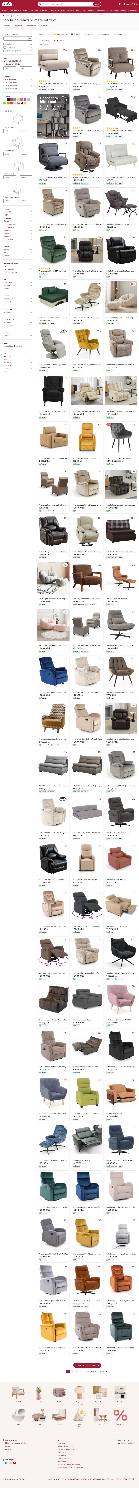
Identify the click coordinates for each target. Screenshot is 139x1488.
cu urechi (7, 212)
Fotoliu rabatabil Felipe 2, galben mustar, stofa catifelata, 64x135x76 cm (100, 458)
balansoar (7, 230)
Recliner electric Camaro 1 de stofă (52, 1020)
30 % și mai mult (10, 89)
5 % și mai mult (9, 80)
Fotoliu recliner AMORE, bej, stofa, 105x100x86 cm (92, 973)
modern (6, 368)
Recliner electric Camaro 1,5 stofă (85, 1067)
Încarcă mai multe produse (86, 1365)
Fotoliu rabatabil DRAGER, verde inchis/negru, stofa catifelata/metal (65, 271)
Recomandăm (44, 35)
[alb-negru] (21, 103)
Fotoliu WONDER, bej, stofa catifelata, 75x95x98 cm (92, 739)
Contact (8, 1446)
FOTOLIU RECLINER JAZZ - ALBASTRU (121, 1160)
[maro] (11, 103)
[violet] (25, 99)
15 (134, 97)
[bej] (14, 103)
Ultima (102, 1371)
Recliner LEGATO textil (81, 1160)
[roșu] (11, 99)
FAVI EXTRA (61, 1461)
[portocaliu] (8, 103)
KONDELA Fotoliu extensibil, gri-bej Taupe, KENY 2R (92, 786)
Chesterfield (8, 239)
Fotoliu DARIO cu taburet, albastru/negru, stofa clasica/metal (62, 1160)
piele (5, 266)
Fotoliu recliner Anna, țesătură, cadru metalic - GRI (92, 645)
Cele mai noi (88, 35)
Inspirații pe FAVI (63, 1452)
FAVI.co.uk (111, 1479)
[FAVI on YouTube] (14, 1463)
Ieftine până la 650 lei (12, 61)
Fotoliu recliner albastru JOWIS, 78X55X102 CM (56, 692)
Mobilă (18, 1402)
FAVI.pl (77, 1479)
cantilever (7, 236)
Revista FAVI (61, 1455)
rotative (6, 289)
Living (39, 1424)
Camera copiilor (80, 1425)
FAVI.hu (84, 1479)
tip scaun (7, 218)
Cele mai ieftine (103, 35)
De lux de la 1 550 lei (11, 64)
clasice (6, 221)
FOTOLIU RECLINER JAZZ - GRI (118, 833)
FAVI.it (96, 1479)
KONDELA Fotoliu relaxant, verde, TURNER (89, 1114)
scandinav (7, 356)
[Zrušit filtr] (14, 224)
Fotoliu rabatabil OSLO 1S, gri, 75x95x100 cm (55, 1254)
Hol (100, 1424)
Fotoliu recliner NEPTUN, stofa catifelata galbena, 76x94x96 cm (63, 1348)
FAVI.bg (119, 1479)
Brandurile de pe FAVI (65, 1449)
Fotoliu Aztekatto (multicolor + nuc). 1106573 (56, 739)
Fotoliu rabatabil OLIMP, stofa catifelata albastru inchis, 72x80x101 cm (99, 1207)
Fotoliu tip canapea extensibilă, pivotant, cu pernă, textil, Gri (62, 177)
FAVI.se (103, 1479)
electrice (6, 336)
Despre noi (61, 1443)
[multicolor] (18, 103)
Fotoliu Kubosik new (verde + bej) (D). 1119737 (56, 318)
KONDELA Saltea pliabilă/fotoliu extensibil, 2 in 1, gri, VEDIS (95, 833)
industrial (7, 365)
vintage (6, 362)
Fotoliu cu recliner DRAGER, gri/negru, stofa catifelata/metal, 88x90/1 (99, 131)
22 (134, 284)
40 (66, 190)
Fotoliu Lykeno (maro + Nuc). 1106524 (87, 599)
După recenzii (61, 35)
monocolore (31, 26)
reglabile (18, 26)
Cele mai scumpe (120, 35)
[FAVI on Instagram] (10, 1463)
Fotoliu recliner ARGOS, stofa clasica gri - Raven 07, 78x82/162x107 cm (100, 224)
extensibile (7, 282)
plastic (6, 256)
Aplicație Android (127, 1443)
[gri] (28, 99)
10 (100, 331)
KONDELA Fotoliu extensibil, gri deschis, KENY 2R (58, 786)
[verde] (4, 103)
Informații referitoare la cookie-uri (70, 1467)
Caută (97, 4)
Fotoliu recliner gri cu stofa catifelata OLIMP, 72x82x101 (60, 1301)
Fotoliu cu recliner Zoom (82, 1020)
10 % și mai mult (10, 83)
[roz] (21, 99)
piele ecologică (9, 269)
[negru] (8, 99)
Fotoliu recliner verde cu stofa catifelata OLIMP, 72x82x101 (61, 1207)
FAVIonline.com (11, 1479)
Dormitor (59, 1424)
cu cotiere (44, 26)
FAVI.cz (64, 1479)
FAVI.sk (70, 1479)
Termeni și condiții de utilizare (68, 1464)
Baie (18, 1424)
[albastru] (14, 99)
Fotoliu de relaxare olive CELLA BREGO (121, 692)
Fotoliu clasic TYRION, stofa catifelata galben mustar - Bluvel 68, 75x (99, 365)
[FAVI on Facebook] (6, 1463)
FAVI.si (131, 1479)
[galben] (18, 99)
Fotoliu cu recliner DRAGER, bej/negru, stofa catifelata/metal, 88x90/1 (100, 84)
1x (49, 268)
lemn (5, 253)
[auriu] (25, 103)
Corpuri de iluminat (80, 1403)
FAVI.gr (125, 1479)
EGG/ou (6, 215)
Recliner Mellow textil (114, 1114)
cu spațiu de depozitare (12, 346)
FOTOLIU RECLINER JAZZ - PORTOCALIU (88, 1301)
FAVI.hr (90, 1479)
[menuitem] (5, 10)
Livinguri (10, 16)
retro (5, 359)
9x (49, 81)
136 (66, 50)
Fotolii (19, 16)
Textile (59, 1402)
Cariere (8, 1449)
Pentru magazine (63, 1458)
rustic (5, 372)
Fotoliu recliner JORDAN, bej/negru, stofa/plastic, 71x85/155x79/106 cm (66, 224)
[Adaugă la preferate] (100, 190)
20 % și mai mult (10, 86)
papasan (6, 233)
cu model (7, 302)
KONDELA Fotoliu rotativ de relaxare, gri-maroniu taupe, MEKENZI (64, 973)
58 (134, 518)
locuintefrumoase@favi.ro (17, 1443)
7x (117, 81)
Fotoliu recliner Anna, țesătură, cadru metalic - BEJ (58, 505)
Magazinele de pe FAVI (65, 1446)
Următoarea (89, 1371)
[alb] (4, 99)
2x (117, 128)
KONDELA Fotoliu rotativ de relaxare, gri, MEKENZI (92, 926)
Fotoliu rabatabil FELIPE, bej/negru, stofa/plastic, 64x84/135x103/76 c (99, 879)
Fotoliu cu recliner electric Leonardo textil (55, 458)
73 (134, 50)
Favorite (77, 35)
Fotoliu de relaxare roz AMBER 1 (118, 1020)
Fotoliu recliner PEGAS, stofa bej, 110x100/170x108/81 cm (94, 692)
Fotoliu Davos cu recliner (116, 879)
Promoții (120, 1424)
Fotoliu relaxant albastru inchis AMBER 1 (54, 1114)
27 (134, 190)
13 (134, 939)
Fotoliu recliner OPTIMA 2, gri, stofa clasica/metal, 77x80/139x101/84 (65, 365)
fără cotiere (8, 325)
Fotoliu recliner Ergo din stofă (117, 926)
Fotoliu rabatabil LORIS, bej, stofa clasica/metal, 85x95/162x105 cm (98, 505)
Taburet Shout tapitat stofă (116, 599)
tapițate (7, 26)
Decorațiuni (39, 1402)
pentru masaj (8, 227)
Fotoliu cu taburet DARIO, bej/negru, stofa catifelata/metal (95, 318)
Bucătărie (120, 1402)
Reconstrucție (100, 1402)
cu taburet (7, 312)
